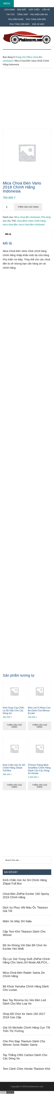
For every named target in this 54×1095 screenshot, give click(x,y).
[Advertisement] (27, 100)
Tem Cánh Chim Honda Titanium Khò (26, 1068)
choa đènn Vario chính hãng (31, 221)
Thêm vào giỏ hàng (28, 207)
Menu (6, 3)
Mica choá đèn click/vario (27, 217)
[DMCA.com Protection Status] (7, 1093)
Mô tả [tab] (8, 234)
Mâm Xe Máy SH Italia (17, 921)
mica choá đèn (10, 224)
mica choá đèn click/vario (32, 224)
